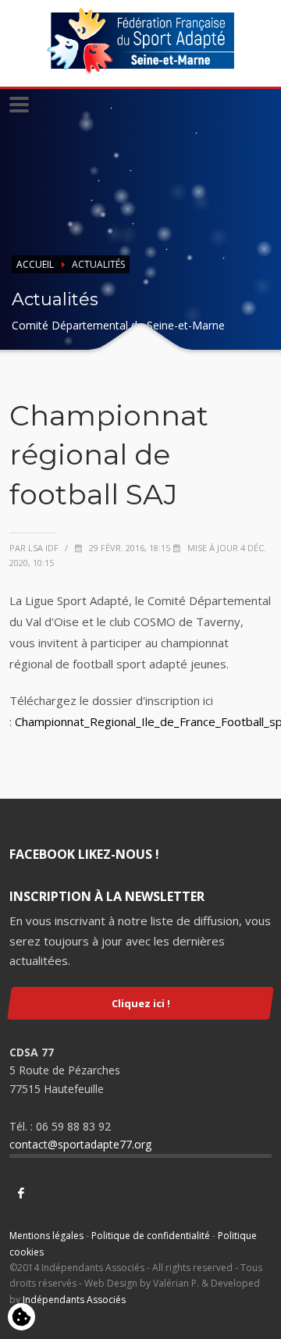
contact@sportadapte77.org (80, 1144)
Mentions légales (46, 1235)
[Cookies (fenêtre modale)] (21, 1318)
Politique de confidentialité (150, 1235)
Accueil (35, 264)
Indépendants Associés (74, 1299)
